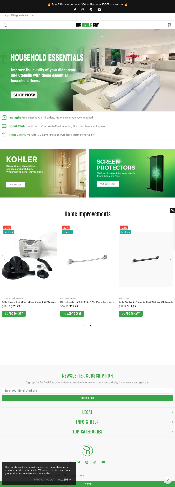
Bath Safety (124, 298)
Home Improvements (87, 214)
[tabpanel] (87, 70)
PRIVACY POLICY (44, 479)
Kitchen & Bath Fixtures (12, 298)
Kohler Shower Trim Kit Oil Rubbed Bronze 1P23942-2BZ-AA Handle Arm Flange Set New (29, 301)
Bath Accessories (68, 298)
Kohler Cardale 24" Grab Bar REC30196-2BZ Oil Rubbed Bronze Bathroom (146, 301)
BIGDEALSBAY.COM (87, 25)
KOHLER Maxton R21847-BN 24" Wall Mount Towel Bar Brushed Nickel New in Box (87, 301)
